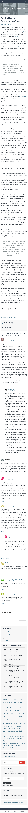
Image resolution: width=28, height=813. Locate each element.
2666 (15, 699)
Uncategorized (5, 317)
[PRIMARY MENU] (2, 1)
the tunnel (14, 743)
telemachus (9, 740)
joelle (23, 716)
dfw (21, 705)
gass (14, 710)
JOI (3, 719)
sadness (9, 738)
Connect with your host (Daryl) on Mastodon (13, 802)
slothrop (13, 738)
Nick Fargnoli (22, 31)
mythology (5, 726)
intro (17, 716)
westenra (9, 745)
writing (5, 747)
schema (19, 46)
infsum (10, 716)
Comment (22, 621)
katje (7, 719)
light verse (18, 719)
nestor (11, 317)
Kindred (10, 719)
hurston (15, 713)
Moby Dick (22, 723)
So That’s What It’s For (9, 638)
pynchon (6, 736)
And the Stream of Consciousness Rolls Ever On (12, 328)
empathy (20, 707)
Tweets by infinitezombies (9, 756)
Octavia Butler (13, 726)
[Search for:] (11, 762)
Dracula (9, 707)
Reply (3, 385)
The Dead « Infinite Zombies (12, 575)
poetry (14, 733)
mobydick (15, 723)
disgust (4, 707)
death (18, 705)
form (7, 710)
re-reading (13, 736)
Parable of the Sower (9, 728)
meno (4, 721)
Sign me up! (7, 783)
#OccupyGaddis (7, 699)
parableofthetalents (12, 731)
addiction (20, 699)
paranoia (11, 733)
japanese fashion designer (13, 593)
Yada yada (6, 640)
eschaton (4, 710)
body (10, 702)
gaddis (10, 710)
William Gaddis (16, 745)
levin (15, 719)
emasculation (15, 707)
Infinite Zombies (14, 8)
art (4, 702)
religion (18, 736)
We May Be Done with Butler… (11, 636)
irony (20, 716)
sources (17, 738)
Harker (12, 713)
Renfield (22, 736)
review (4, 738)
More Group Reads (8, 634)
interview (14, 716)
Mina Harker (8, 721)
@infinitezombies (9, 753)
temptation (15, 740)
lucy (22, 719)
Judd (10, 24)
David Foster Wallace (12, 705)
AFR (24, 699)
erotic (23, 707)
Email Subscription (9, 768)
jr (5, 719)
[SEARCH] (25, 1)
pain (20, 726)
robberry (11, 389)
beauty (7, 702)
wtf (8, 747)
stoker (21, 738)
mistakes (12, 721)
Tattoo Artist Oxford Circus (14, 579)
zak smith (11, 747)
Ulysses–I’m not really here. (8, 323)
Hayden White (22, 96)
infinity (8, 716)
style (5, 740)
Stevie (6, 505)
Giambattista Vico (5, 177)
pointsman (19, 733)
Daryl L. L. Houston (11, 339)
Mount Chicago (7, 631)
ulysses (14, 317)
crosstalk (5, 705)
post (12, 27)
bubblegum (17, 702)
